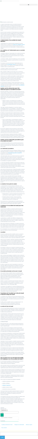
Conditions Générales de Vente (6, 424)
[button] (28, 5)
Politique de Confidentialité (19, 424)
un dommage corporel (11, 64)
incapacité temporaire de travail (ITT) (15, 152)
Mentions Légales (29, 424)
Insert (2, 437)
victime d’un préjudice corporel (19, 44)
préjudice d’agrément (6, 385)
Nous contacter (4, 427)
